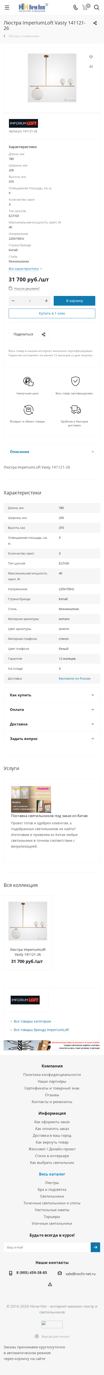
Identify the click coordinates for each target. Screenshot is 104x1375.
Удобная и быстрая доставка (74, 423)
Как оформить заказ (52, 1121)
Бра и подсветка (52, 1189)
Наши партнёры (52, 1081)
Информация (52, 1113)
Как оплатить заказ (52, 1128)
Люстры (52, 1182)
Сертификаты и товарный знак (52, 1088)
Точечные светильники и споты (52, 1202)
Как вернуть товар (52, 1142)
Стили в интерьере (52, 1155)
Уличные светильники (52, 1223)
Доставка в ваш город (52, 1135)
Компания (52, 1066)
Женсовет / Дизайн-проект (52, 1148)
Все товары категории (32, 1021)
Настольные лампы (52, 1209)
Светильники (52, 1196)
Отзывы (52, 1094)
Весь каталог (52, 1174)
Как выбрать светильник (52, 1162)
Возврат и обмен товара (27, 421)
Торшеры (52, 1216)
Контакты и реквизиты (52, 1101)
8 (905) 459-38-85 (31, 1272)
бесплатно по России (74, 678)
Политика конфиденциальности (52, 1074)
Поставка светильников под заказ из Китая (49, 815)
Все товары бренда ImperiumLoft (41, 1029)
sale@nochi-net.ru (81, 1273)
